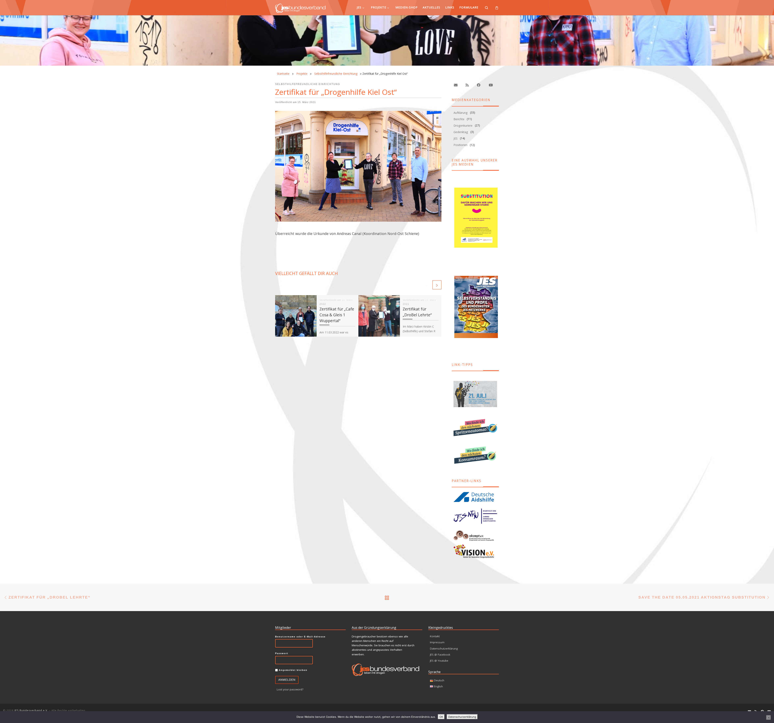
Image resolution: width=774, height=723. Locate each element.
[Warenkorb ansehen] (497, 7)
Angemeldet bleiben (292, 670)
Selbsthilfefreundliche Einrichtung (336, 74)
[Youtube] (490, 85)
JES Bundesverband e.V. (31, 710)
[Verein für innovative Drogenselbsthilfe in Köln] (475, 551)
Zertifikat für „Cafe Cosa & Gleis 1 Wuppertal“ (336, 314)
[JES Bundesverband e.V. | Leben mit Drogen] (300, 7)
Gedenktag (461, 132)
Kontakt (435, 636)
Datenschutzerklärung (444, 648)
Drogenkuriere (463, 125)
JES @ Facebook (440, 654)
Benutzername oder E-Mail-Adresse (300, 636)
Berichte (459, 119)
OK (441, 716)
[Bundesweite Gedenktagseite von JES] (475, 394)
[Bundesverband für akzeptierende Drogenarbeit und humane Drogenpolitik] (475, 535)
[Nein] (768, 717)
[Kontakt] (456, 85)
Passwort (281, 653)
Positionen (460, 145)
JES (456, 138)
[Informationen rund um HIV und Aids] (475, 497)
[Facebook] (479, 85)
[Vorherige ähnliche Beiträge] (427, 284)
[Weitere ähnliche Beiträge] (436, 284)
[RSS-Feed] (467, 85)
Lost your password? (290, 689)
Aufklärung (461, 113)
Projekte (301, 74)
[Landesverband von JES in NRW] (475, 516)
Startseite (283, 74)
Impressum (437, 642)
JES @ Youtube (439, 660)
